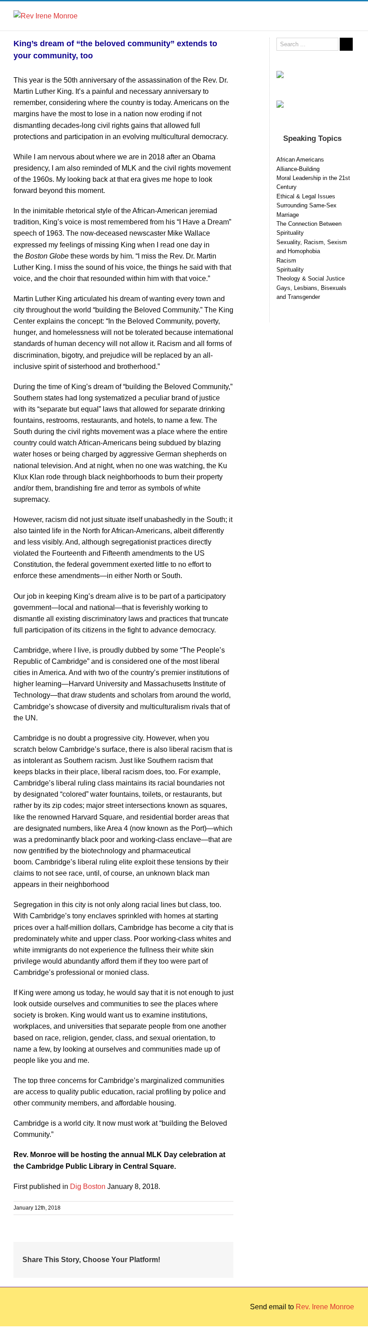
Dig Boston (88, 1186)
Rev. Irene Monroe (325, 1307)
